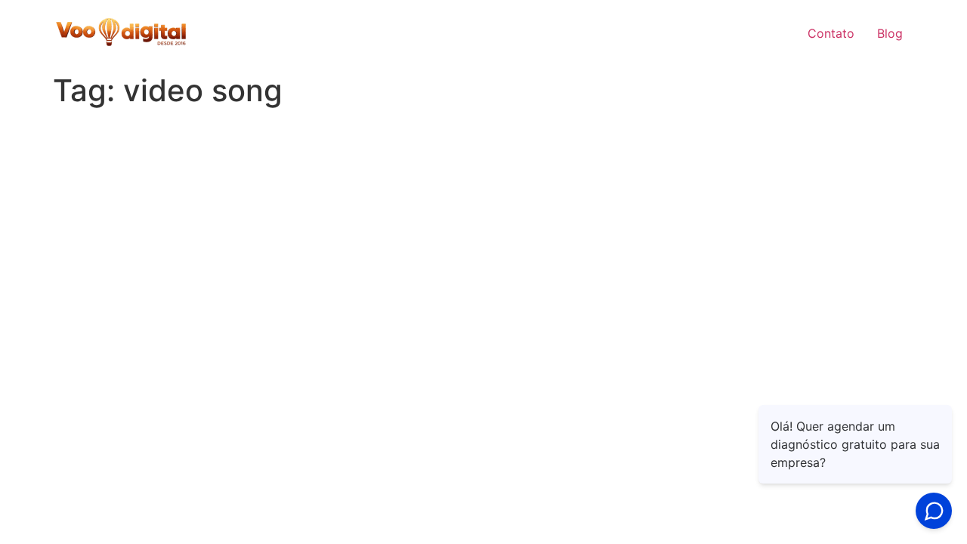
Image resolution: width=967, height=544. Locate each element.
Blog (890, 33)
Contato (831, 33)
